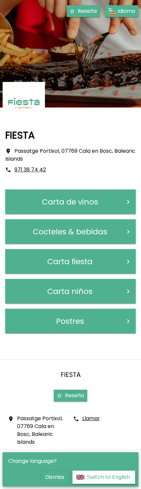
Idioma (126, 11)
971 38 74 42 (30, 169)
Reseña (87, 11)
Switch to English (108, 477)
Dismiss (54, 477)
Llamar (91, 418)
